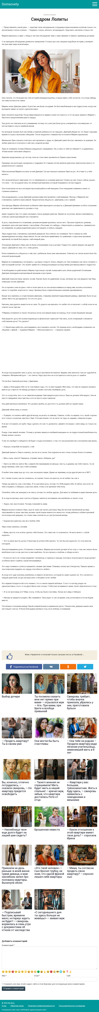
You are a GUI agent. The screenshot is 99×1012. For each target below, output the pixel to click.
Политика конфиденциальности (41, 1006)
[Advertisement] (49, 351)
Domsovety (10, 4)
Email (37, 976)
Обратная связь (17, 1006)
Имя (4, 976)
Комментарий (8, 945)
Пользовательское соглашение (72, 1006)
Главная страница (49, 14)
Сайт (69, 976)
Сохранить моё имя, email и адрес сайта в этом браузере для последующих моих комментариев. (44, 984)
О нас (4, 1006)
